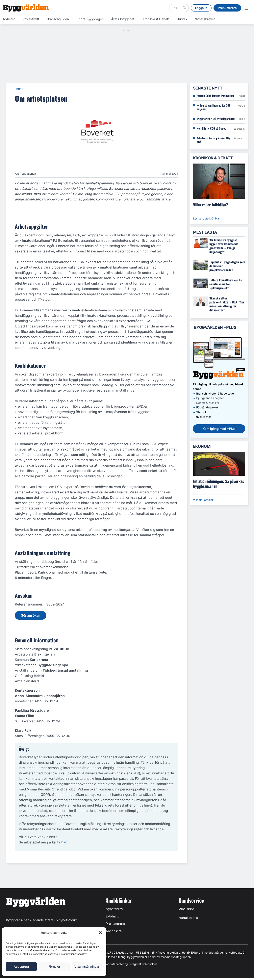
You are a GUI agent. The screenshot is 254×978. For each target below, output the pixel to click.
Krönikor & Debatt (155, 19)
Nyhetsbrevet (205, 19)
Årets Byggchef (122, 19)
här (63, 842)
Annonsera (114, 931)
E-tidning (112, 916)
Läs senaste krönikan (206, 218)
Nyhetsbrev (114, 909)
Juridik (182, 19)
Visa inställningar (86, 966)
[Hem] (26, 8)
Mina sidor (186, 909)
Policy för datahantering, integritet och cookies (127, 964)
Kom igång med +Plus (219, 429)
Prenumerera (115, 924)
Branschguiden (58, 19)
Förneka (54, 966)
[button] (100, 933)
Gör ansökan (30, 615)
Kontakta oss (188, 918)
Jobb (19, 89)
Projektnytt (31, 19)
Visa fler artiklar (203, 500)
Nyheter (9, 19)
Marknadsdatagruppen (176, 957)
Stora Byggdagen (90, 19)
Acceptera (21, 966)
